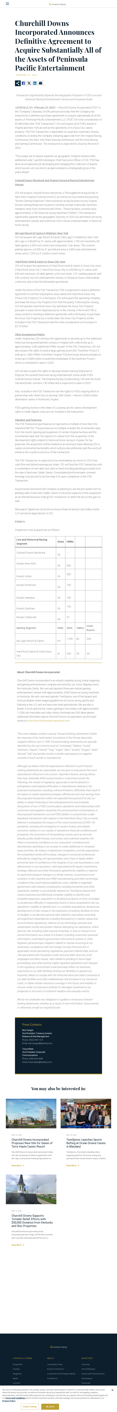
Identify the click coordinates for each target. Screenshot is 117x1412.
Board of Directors (55, 1369)
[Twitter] (29, 83)
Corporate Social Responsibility (61, 1374)
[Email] (41, 83)
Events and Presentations (93, 1374)
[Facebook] (23, 83)
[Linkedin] (35, 83)
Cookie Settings (30, 1407)
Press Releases (88, 1369)
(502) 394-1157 (36, 1040)
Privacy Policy (8, 1401)
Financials (86, 1383)
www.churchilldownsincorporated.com (48, 720)
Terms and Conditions (15, 1398)
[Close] (112, 1390)
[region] (58, 1399)
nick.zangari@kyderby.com (40, 1043)
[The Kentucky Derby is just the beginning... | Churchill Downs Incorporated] (57, 3)
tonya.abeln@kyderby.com (40, 1062)
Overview (86, 1364)
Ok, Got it (50, 1407)
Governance (87, 1378)
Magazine (17, 1374)
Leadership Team (54, 1364)
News (15, 1378)
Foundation (52, 1378)
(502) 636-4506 (36, 1058)
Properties (17, 1364)
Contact (16, 1383)
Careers (16, 1369)
